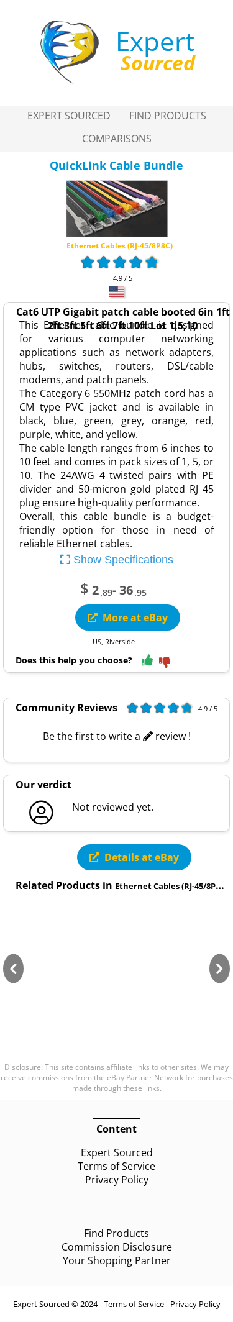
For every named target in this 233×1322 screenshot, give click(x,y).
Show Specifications (121, 560)
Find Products (167, 115)
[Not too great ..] (164, 663)
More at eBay (135, 617)
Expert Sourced (69, 115)
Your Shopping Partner (117, 1260)
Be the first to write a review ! (117, 736)
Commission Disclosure (117, 1247)
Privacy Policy (116, 1180)
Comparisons (117, 138)
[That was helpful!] (147, 660)
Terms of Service (116, 1166)
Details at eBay (141, 857)
